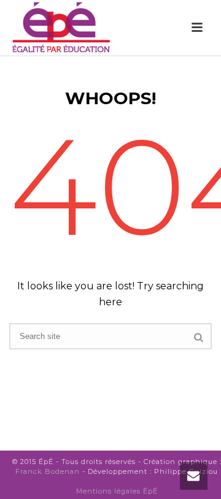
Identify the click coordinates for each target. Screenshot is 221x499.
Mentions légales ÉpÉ (117, 491)
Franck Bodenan (47, 471)
